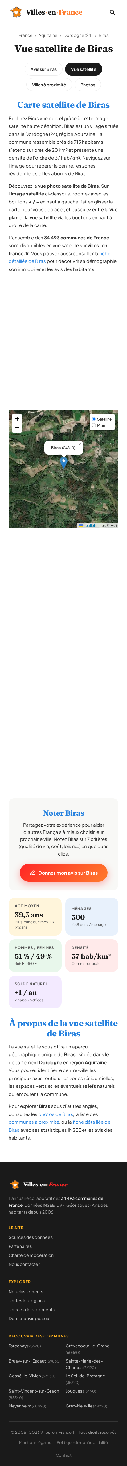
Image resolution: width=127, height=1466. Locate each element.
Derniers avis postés (29, 1318)
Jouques (81, 1391)
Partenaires (20, 1246)
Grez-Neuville (86, 1405)
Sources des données (31, 1237)
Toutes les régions (27, 1300)
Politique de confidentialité (82, 1442)
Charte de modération (31, 1255)
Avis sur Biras (44, 69)
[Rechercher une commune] (112, 12)
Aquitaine (48, 35)
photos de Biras (55, 1114)
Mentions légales (35, 1442)
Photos (87, 84)
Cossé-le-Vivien (32, 1375)
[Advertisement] (63, 346)
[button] (64, 463)
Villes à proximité (49, 84)
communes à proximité (34, 1122)
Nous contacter (24, 1264)
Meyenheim (27, 1405)
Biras (104, 35)
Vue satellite (83, 69)
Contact (64, 1455)
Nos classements (26, 1291)
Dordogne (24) (77, 35)
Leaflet (89, 525)
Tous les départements (32, 1309)
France (25, 35)
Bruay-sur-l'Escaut (35, 1360)
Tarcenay (25, 1345)
